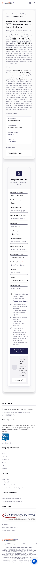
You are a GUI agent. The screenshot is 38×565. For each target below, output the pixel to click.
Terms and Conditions (20, 301)
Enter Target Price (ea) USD (18, 215)
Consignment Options (8, 530)
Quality (4, 462)
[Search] (30, 3)
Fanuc (8, 16)
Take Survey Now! (7, 443)
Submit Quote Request (19, 351)
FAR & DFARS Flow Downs (10, 527)
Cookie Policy (6, 482)
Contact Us (5, 459)
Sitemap (4, 468)
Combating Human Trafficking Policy (13, 488)
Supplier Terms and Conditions (11, 498)
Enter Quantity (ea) (15, 207)
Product (15, 14)
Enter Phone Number (16, 262)
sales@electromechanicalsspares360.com (17, 412)
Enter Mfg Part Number (17, 192)
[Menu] (34, 3)
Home (8, 14)
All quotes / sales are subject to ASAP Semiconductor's (20, 297)
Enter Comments (15, 285)
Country (12, 277)
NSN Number (14, 223)
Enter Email (13, 269)
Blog (3, 465)
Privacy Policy (6, 479)
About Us (4, 456)
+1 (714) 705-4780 (9, 415)
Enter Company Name (16, 246)
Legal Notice (5, 524)
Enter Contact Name (16, 238)
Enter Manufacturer (16, 200)
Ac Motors (23, 14)
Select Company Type (16, 254)
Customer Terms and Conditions (12, 501)
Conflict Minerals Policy (9, 485)
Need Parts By (14, 231)
